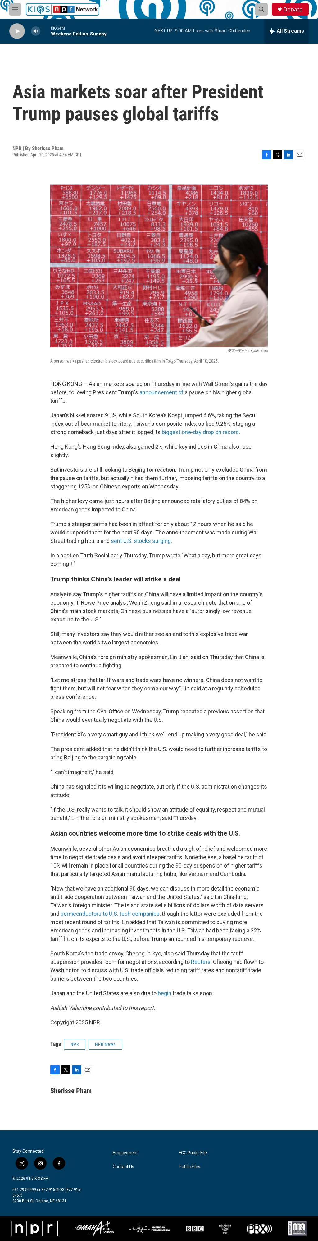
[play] (17, 31)
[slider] (46, 31)
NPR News (105, 1044)
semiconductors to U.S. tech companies (110, 913)
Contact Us (123, 1167)
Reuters (201, 962)
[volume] (35, 31)
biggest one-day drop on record (200, 432)
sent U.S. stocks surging (141, 541)
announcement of (161, 392)
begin (164, 993)
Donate (292, 9)
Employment (125, 1153)
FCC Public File (193, 1153)
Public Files (189, 1167)
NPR (74, 1044)
